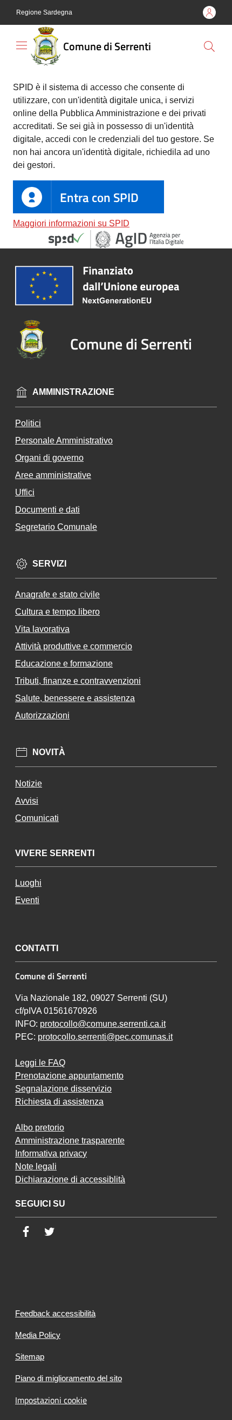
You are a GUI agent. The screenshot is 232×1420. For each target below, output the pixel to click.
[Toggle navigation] (21, 45)
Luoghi (28, 882)
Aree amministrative (53, 475)
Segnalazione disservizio (63, 1088)
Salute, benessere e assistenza (75, 698)
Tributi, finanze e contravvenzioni (78, 680)
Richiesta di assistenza (59, 1101)
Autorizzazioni (42, 715)
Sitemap (29, 1356)
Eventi (27, 900)
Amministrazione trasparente (70, 1140)
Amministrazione (73, 391)
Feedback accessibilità (55, 1313)
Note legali (36, 1166)
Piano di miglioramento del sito (68, 1378)
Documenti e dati (47, 509)
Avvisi (26, 800)
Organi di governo (49, 457)
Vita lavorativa (42, 629)
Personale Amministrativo (64, 440)
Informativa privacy (51, 1153)
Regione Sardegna (44, 12)
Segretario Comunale (56, 526)
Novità (48, 752)
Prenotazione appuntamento (69, 1075)
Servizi (49, 563)
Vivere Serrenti (54, 853)
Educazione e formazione (64, 663)
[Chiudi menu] (218, 25)
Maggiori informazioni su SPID (71, 223)
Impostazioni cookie (51, 1400)
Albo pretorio (39, 1127)
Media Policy (37, 1335)
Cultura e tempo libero (57, 611)
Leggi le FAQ (40, 1062)
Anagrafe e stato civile (57, 594)
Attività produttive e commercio (73, 646)
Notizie (28, 783)
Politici (28, 423)
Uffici (25, 492)
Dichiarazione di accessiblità (70, 1179)
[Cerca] (209, 46)
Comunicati (37, 818)
